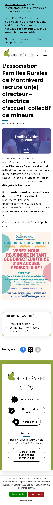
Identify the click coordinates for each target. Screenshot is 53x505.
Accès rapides (43, 55)
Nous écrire (30, 421)
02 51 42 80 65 (30, 399)
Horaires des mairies (30, 410)
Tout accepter (18, 494)
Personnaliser (26, 500)
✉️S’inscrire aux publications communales (26, 455)
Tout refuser (36, 494)
